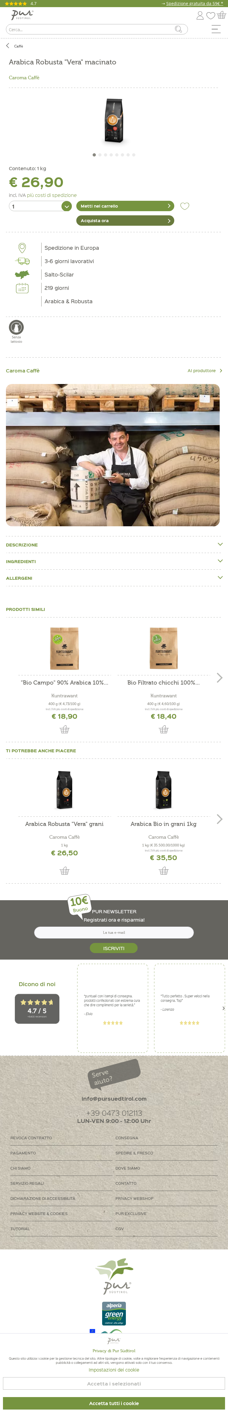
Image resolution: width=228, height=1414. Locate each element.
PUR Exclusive (131, 1213)
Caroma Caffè (24, 77)
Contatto (126, 1183)
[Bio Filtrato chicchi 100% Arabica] (163, 648)
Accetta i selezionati (114, 1383)
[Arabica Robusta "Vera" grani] (64, 790)
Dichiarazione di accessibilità (42, 1198)
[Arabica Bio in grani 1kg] (163, 790)
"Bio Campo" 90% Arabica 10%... (64, 683)
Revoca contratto (31, 1137)
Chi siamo (20, 1167)
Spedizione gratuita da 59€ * (194, 3)
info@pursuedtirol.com (114, 1098)
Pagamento (23, 1152)
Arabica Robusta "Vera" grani (64, 824)
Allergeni (19, 578)
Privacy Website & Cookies (39, 1213)
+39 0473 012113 (114, 1113)
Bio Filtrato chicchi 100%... (163, 683)
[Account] (200, 14)
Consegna (126, 1137)
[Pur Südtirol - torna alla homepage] (22, 15)
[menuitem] (218, 31)
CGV (119, 1228)
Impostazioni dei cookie (114, 1370)
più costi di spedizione (52, 195)
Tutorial (20, 1228)
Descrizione (22, 545)
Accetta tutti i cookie (114, 1403)
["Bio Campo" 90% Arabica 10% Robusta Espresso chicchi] (64, 648)
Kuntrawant (64, 696)
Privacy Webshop (134, 1198)
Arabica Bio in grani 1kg (164, 824)
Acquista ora (95, 220)
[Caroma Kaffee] (113, 455)
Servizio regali (27, 1183)
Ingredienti (21, 561)
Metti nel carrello (99, 206)
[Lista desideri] (212, 14)
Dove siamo (127, 1167)
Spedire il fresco (134, 1152)
